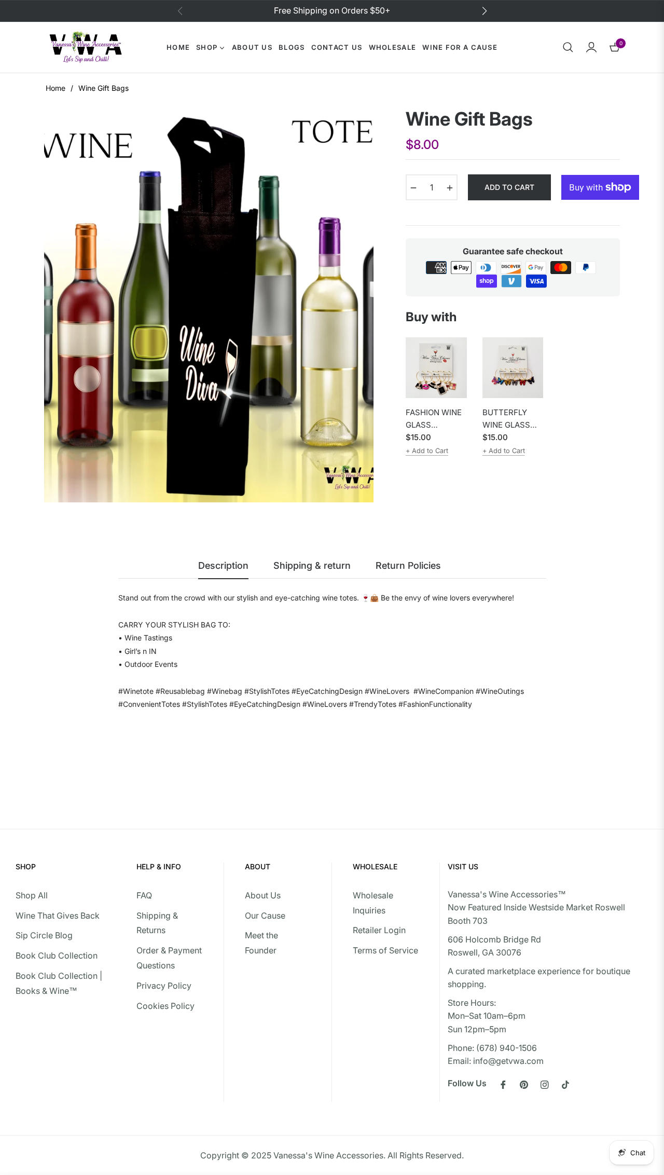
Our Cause (265, 915)
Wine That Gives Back (58, 915)
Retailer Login (379, 930)
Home (55, 88)
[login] (591, 47)
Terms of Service (385, 950)
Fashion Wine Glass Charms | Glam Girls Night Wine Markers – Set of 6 (434, 419)
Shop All (32, 895)
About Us (263, 895)
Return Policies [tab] (408, 565)
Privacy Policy (163, 985)
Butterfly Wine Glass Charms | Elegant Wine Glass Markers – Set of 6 (511, 419)
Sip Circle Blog (44, 935)
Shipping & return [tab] (312, 565)
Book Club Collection (57, 955)
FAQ (144, 895)
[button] (568, 47)
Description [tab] (223, 565)
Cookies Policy (165, 1006)
